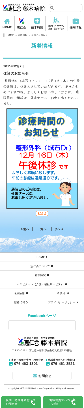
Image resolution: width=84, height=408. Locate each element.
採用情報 (76, 27)
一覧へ (42, 229)
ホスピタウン (56, 27)
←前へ (25, 229)
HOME (7, 27)
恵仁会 (21, 27)
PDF (40, 213)
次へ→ (59, 229)
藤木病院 (37, 27)
